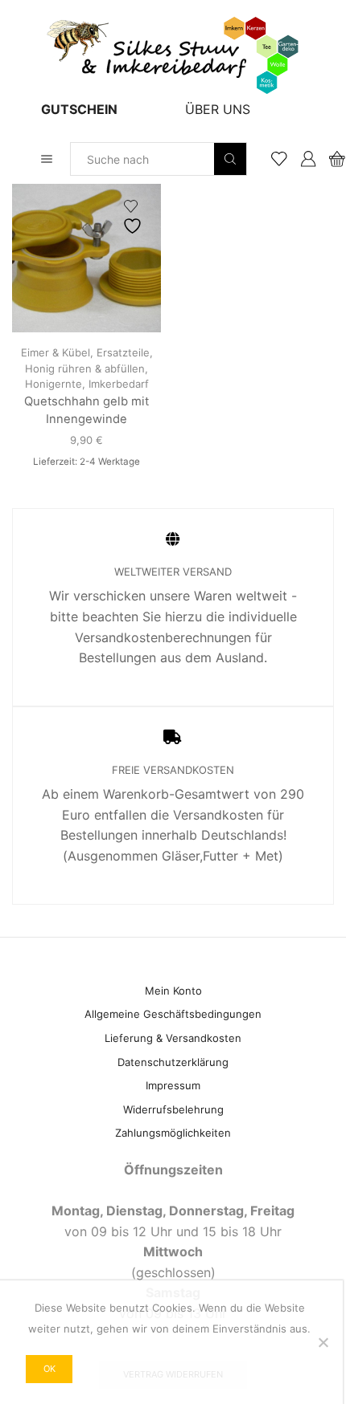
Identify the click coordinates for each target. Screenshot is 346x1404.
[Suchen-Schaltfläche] (230, 159)
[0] (331, 159)
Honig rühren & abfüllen (85, 368)
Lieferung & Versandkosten (173, 1038)
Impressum (173, 1085)
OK (49, 1368)
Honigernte (53, 383)
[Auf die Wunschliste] (134, 217)
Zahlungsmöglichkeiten (173, 1132)
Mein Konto (173, 990)
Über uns (217, 109)
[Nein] (323, 1342)
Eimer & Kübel (55, 352)
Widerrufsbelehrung (173, 1109)
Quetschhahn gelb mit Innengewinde (86, 410)
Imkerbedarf (119, 383)
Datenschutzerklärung (173, 1062)
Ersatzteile (123, 352)
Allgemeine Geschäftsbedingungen (173, 1013)
